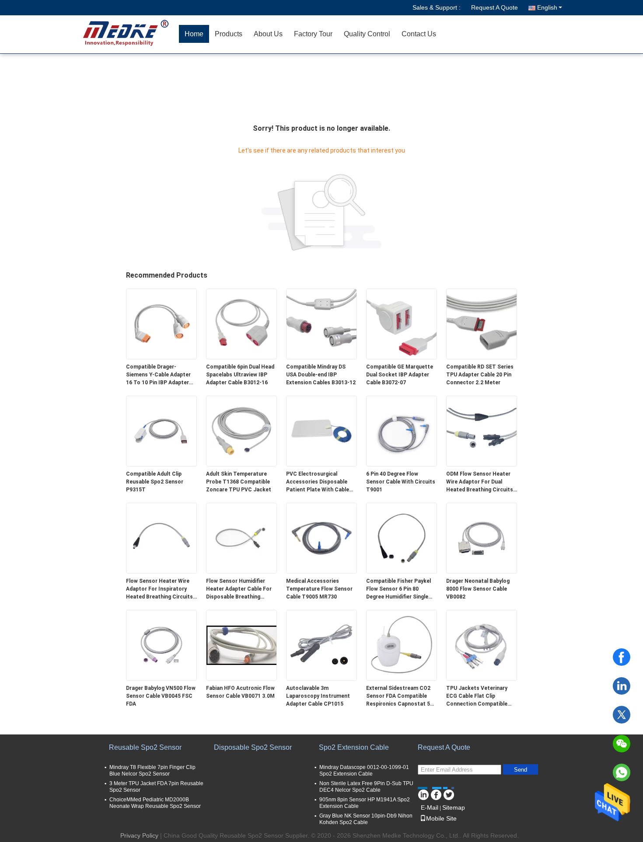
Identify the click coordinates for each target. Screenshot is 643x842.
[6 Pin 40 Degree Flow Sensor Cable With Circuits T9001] (402, 430)
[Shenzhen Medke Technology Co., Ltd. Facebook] (435, 793)
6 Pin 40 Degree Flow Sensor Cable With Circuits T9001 (400, 482)
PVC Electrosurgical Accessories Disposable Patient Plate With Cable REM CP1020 (317, 482)
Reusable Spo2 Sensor (145, 747)
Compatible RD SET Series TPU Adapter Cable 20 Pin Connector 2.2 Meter (480, 375)
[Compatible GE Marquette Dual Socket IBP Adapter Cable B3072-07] (402, 323)
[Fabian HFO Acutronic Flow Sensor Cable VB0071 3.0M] (241, 644)
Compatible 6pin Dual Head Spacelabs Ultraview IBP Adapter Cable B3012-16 (240, 375)
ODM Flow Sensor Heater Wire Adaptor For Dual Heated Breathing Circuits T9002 (479, 482)
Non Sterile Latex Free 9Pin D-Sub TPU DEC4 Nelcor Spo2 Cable (366, 786)
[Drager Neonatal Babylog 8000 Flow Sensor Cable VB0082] (482, 537)
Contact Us (419, 34)
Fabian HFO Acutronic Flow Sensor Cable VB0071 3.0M (240, 692)
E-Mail (429, 807)
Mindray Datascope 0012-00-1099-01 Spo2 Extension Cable (364, 770)
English (547, 7)
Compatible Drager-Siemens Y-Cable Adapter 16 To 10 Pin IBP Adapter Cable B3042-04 (158, 375)
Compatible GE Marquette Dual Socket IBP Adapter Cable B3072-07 (399, 375)
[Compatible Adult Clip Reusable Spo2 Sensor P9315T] (161, 430)
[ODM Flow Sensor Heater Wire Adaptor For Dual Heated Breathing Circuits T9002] (482, 430)
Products (228, 34)
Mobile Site (441, 818)
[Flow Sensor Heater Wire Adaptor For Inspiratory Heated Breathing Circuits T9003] (161, 537)
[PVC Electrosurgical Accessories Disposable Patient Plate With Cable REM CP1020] (321, 430)
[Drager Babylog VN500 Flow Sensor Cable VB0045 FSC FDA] (161, 644)
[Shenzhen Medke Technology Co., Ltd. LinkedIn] (423, 793)
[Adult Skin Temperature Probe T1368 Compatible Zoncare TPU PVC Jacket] (241, 430)
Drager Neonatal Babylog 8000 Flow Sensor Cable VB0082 (478, 589)
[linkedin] (622, 686)
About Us (268, 34)
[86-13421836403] (622, 772)
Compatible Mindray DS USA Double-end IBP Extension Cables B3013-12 (321, 375)
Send (520, 769)
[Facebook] (622, 657)
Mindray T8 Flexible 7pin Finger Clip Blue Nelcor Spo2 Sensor (152, 770)
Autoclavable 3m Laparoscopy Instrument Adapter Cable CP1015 (318, 696)
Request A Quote (494, 7)
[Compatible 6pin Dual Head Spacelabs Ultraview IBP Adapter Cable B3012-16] (241, 323)
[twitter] (622, 715)
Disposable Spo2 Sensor (253, 747)
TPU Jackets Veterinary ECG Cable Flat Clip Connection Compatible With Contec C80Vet (476, 696)
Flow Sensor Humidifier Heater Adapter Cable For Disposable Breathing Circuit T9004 (239, 589)
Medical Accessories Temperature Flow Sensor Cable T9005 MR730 (319, 589)
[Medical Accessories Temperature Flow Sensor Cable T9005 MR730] (321, 537)
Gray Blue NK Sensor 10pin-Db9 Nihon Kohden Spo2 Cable (365, 819)
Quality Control (367, 34)
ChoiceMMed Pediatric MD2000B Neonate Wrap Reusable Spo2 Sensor (155, 803)
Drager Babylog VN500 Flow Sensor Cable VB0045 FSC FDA (161, 696)
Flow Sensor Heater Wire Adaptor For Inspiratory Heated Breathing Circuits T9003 (159, 589)
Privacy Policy (139, 835)
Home (194, 34)
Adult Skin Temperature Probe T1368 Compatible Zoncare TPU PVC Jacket (238, 482)
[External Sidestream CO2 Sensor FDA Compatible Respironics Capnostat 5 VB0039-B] (402, 644)
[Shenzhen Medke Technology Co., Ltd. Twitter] (448, 793)
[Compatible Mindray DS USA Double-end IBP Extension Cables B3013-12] (321, 323)
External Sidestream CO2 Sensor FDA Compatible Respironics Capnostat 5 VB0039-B (398, 696)
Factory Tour (313, 34)
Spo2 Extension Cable (354, 747)
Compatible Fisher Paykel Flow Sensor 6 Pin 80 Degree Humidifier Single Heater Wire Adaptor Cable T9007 (400, 589)
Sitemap (453, 807)
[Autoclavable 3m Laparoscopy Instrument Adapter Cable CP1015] (321, 644)
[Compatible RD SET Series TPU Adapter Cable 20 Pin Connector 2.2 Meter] (482, 323)
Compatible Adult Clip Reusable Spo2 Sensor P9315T (154, 482)
